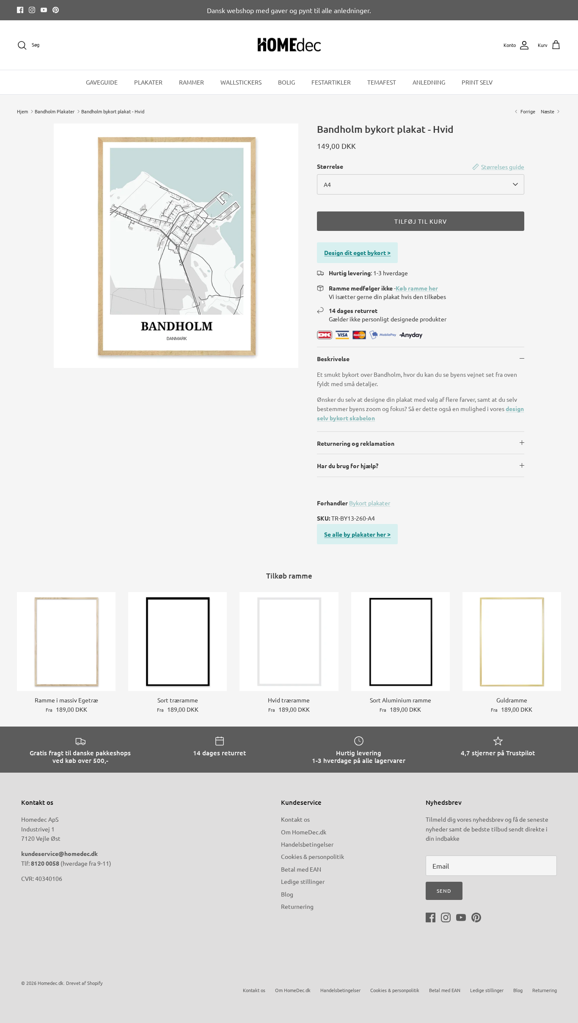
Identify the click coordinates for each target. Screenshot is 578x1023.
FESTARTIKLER (331, 82)
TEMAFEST (381, 82)
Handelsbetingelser (307, 844)
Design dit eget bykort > (357, 252)
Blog (287, 894)
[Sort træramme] (177, 641)
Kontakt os (295, 819)
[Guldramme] (511, 641)
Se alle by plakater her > (357, 534)
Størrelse (330, 166)
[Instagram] (32, 10)
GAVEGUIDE (102, 82)
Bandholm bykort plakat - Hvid (112, 111)
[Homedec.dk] (289, 45)
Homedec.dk (50, 982)
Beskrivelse (333, 358)
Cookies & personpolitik (312, 856)
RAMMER (191, 82)
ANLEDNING (429, 82)
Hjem (22, 111)
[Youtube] (44, 10)
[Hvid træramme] (288, 641)
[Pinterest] (55, 10)
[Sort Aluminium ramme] (400, 641)
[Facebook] (20, 10)
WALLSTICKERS (240, 82)
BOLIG (286, 82)
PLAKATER (148, 82)
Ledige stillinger (303, 881)
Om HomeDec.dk (303, 832)
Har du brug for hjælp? (347, 465)
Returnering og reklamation (355, 443)
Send (444, 890)
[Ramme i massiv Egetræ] (66, 641)
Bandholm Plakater (54, 111)
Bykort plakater (369, 503)
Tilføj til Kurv (420, 221)
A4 (327, 184)
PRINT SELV (477, 82)
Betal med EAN (301, 869)
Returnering (297, 906)
